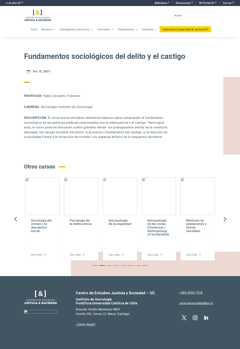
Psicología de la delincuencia (81, 222)
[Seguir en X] (184, 318)
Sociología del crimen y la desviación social (41, 226)
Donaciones (183, 2)
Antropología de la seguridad (120, 222)
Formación (104, 29)
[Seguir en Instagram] (195, 318)
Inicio (34, 29)
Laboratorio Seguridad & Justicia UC (185, 29)
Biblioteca (161, 2)
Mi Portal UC (207, 2)
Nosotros (46, 29)
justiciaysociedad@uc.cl (196, 303)
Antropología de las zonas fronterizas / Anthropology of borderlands (158, 227)
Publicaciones (126, 29)
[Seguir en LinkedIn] (206, 318)
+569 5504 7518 (190, 292)
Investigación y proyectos (75, 29)
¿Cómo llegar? (86, 324)
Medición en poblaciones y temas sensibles (196, 226)
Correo (227, 2)
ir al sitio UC (13, 2)
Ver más (36, 255)
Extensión (148, 29)
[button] (224, 219)
